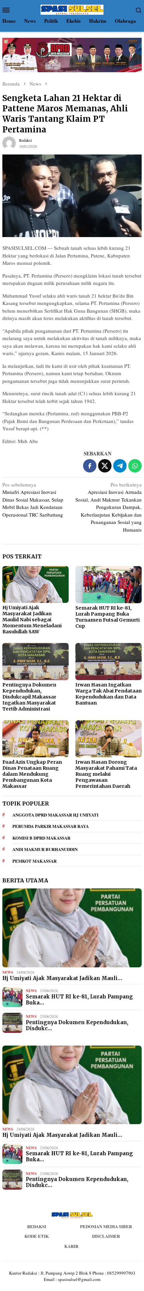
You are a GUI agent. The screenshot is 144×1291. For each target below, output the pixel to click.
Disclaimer (106, 1236)
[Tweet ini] (105, 465)
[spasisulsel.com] (72, 8)
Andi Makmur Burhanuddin (45, 849)
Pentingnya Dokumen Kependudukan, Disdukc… (77, 1025)
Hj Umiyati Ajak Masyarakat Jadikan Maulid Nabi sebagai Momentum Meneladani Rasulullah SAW (32, 620)
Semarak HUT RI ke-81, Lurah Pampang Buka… (79, 1000)
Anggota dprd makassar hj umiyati (55, 815)
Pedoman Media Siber (106, 1226)
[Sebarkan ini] (89, 465)
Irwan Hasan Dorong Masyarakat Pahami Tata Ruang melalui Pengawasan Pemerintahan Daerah (106, 774)
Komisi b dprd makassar (41, 838)
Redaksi (36, 1226)
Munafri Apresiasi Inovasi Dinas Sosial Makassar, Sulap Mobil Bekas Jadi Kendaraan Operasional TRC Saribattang (32, 499)
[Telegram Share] (120, 465)
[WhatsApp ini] (135, 465)
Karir (71, 1246)
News (7, 972)
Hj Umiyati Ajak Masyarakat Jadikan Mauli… (62, 978)
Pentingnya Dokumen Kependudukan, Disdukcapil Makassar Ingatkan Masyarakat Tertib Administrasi (29, 697)
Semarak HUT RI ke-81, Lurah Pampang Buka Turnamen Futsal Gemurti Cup (107, 617)
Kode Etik (36, 1236)
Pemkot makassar (34, 861)
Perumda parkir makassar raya (50, 826)
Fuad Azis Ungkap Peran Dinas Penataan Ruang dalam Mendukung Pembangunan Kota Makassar (32, 774)
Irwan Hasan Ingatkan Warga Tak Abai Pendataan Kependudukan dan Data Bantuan (108, 694)
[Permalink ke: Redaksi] (9, 142)
